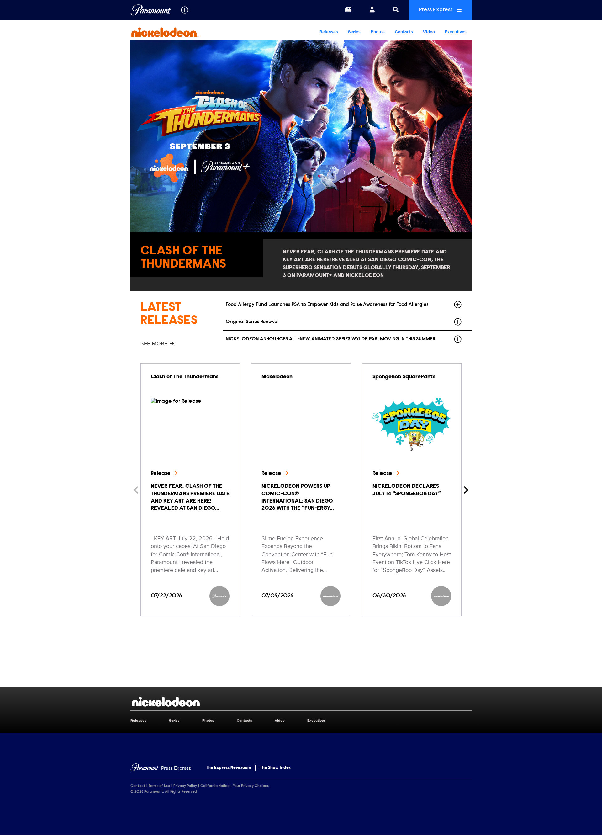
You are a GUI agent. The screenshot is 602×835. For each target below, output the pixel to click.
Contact (137, 786)
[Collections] (348, 10)
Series (354, 32)
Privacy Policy (185, 786)
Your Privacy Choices (251, 786)
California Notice (215, 786)
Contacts (404, 32)
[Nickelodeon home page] (301, 702)
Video (429, 32)
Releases (328, 32)
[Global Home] (150, 10)
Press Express (436, 10)
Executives (456, 32)
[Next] (465, 490)
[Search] (395, 10)
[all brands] (184, 10)
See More (153, 343)
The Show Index (275, 768)
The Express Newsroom (228, 768)
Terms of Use (159, 786)
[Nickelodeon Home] (170, 32)
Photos (378, 32)
